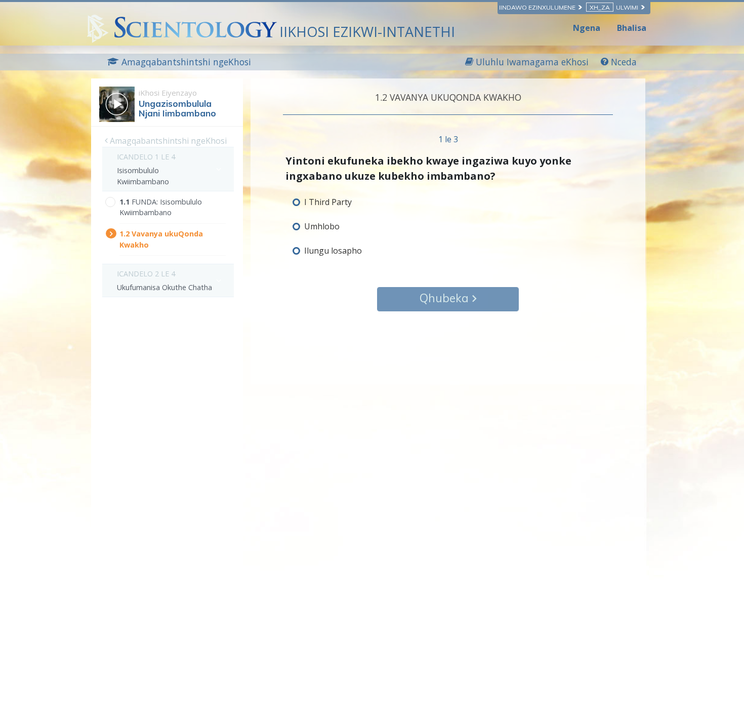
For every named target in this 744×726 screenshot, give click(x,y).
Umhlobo (322, 226)
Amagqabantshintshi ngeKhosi (167, 140)
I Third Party (328, 202)
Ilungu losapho (333, 250)
